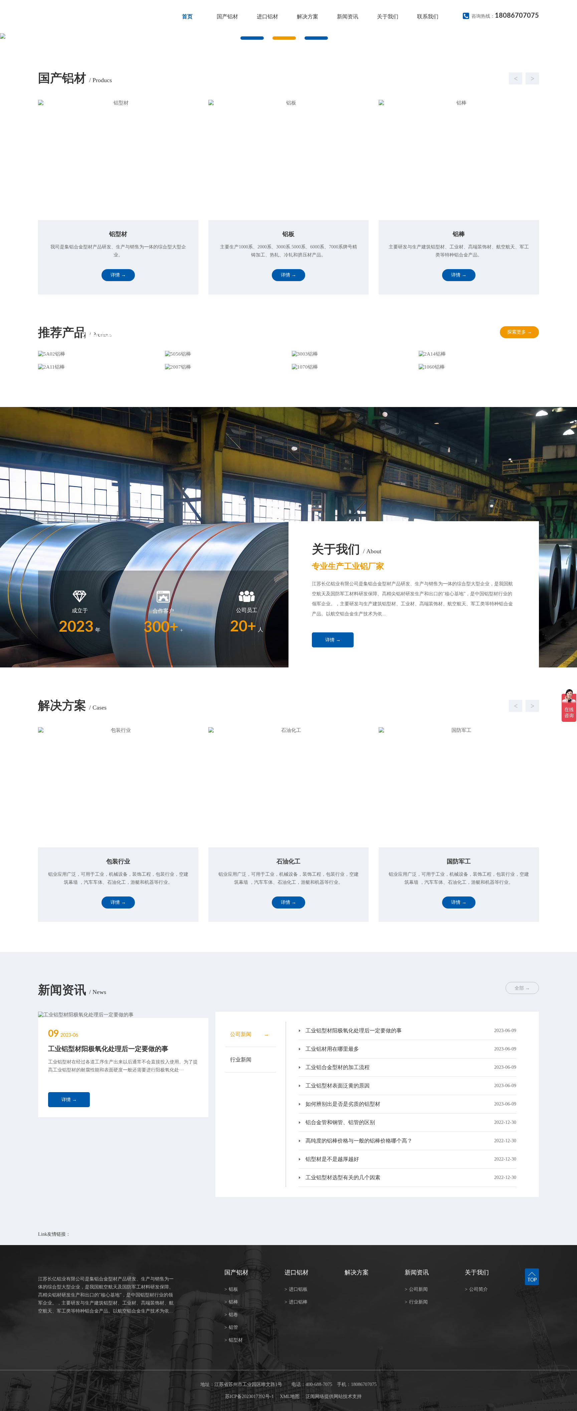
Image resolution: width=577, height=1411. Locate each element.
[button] (281, 78)
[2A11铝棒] (98, 367)
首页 (187, 16)
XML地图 (290, 1396)
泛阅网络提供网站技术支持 (334, 1396)
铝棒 (231, 1301)
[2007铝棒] (225, 367)
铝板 (231, 1289)
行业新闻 (416, 1301)
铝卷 (231, 1314)
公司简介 (476, 1289)
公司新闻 (416, 1289)
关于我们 (387, 16)
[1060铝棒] (479, 367)
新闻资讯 (347, 16)
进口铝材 (267, 16)
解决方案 (307, 16)
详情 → (333, 639)
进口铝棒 (296, 1301)
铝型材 (233, 1340)
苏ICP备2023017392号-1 (249, 1396)
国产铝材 (227, 16)
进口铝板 (296, 1289)
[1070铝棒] (352, 367)
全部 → (522, 988)
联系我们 (427, 16)
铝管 (231, 1327)
